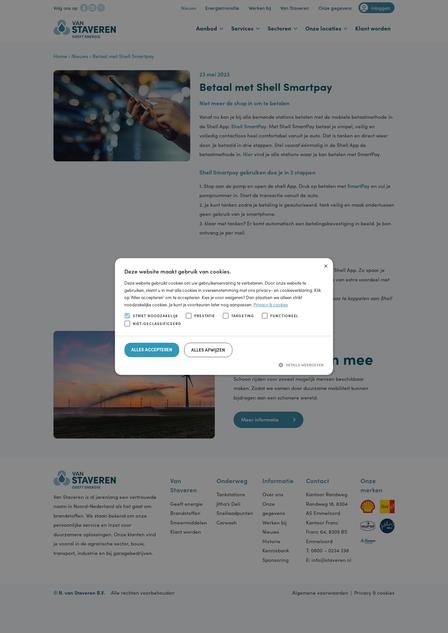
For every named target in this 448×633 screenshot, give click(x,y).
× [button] (326, 265)
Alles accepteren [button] (151, 349)
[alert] (224, 316)
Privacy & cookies (271, 304)
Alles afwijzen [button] (208, 350)
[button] (224, 365)
